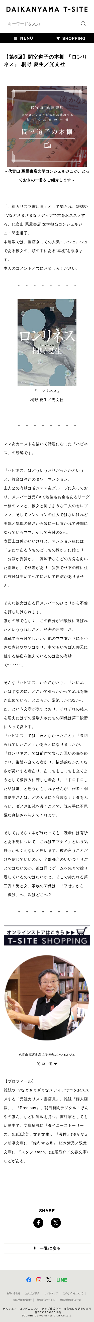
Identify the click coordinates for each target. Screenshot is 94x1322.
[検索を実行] (82, 25)
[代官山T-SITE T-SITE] (47, 8)
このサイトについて (73, 1293)
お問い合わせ (13, 1293)
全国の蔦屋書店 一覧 (70, 1300)
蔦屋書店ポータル (46, 1300)
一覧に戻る (50, 1248)
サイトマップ (51, 1293)
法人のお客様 (32, 1293)
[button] (23, 38)
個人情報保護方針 (22, 1300)
